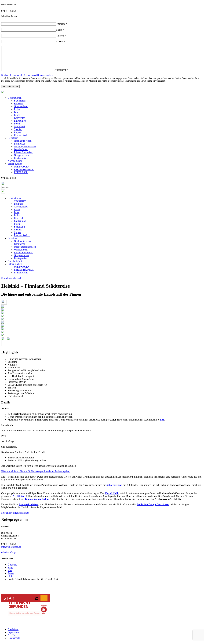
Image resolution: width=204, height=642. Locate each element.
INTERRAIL (21, 172)
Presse (11, 573)
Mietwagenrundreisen (25, 146)
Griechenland (21, 106)
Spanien (18, 129)
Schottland (19, 126)
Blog (10, 567)
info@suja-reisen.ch (11, 546)
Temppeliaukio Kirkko (37, 499)
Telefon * (61, 35)
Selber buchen (15, 163)
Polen (17, 123)
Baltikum (18, 103)
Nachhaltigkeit (15, 161)
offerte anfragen (9, 552)
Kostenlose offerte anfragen (15, 512)
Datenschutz (14, 638)
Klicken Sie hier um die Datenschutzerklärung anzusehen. (27, 75)
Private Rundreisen (23, 152)
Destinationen (15, 97)
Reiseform (13, 138)
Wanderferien (21, 149)
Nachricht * (62, 70)
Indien (17, 109)
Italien (17, 115)
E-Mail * (60, 41)
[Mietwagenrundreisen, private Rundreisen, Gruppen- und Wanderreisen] (2, 92)
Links (10, 576)
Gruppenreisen (21, 155)
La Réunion (20, 120)
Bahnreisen (19, 143)
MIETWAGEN (22, 166)
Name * (60, 29)
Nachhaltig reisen (23, 140)
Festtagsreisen (21, 158)
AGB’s (11, 635)
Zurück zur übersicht (11, 278)
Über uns (12, 564)
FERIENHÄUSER (24, 169)
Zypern (17, 132)
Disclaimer (13, 629)
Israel (16, 112)
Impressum (13, 632)
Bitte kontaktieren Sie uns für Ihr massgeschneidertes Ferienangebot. (35, 471)
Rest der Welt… (22, 135)
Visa (10, 570)
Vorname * (61, 23)
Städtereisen (20, 100)
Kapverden (19, 117)
